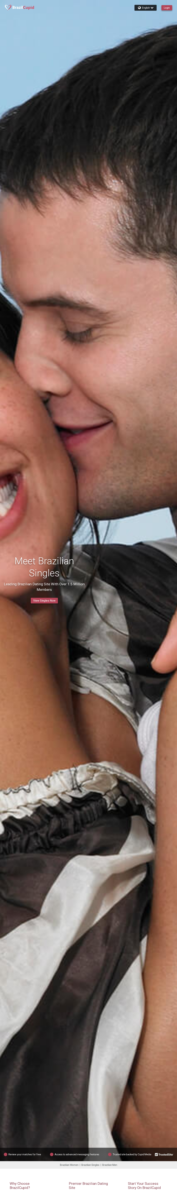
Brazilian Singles (90, 1165)
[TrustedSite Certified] (164, 1154)
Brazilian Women (69, 1165)
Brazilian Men (109, 1165)
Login (167, 7)
